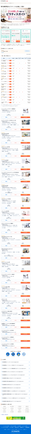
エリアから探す (11, 427)
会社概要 (5, 429)
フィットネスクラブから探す (4, 427)
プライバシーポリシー (20, 429)
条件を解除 (2, 52)
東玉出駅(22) (4, 411)
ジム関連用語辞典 (27, 427)
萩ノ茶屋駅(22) (12, 411)
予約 (10, 60)
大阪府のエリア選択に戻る (5, 414)
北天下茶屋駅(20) (27, 411)
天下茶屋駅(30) (19, 406)
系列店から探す (17, 427)
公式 (8, 60)
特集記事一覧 (21, 427)
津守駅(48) (4, 406)
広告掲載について (25, 429)
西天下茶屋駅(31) (12, 406)
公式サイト (16, 129)
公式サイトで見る (3, 41)
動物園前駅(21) (19, 411)
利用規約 (16, 429)
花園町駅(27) (27, 406)
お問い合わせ (13, 429)
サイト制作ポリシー (9, 429)
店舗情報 (6, 129)
